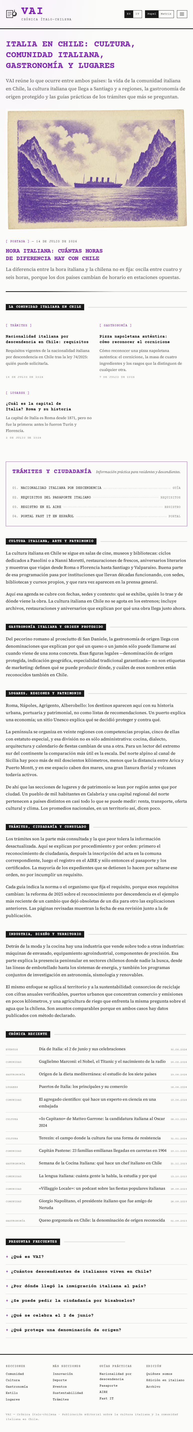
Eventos (60, 1387)
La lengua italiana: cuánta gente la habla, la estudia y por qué (98, 1175)
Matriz (166, 14)
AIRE (104, 1392)
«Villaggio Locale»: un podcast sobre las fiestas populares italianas (102, 1188)
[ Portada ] (18, 241)
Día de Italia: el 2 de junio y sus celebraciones (82, 1048)
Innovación (63, 1374)
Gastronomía (17, 1387)
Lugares (13, 1399)
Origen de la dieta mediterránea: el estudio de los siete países (97, 1074)
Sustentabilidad (68, 1393)
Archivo (153, 1387)
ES (129, 14)
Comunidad (15, 1374)
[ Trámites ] (19, 325)
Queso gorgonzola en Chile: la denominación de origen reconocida (102, 1220)
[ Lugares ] (18, 393)
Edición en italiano (165, 1380)
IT (137, 14)
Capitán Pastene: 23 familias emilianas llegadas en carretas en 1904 (102, 1150)
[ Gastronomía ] (116, 325)
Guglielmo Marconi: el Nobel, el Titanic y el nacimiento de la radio (102, 1061)
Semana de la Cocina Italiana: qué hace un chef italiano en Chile (100, 1163)
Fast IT (107, 1398)
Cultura (13, 1380)
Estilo (12, 1393)
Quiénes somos (159, 1374)
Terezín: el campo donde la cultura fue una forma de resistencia (100, 1138)
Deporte (60, 1380)
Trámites (61, 1399)
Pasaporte (109, 1386)
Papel (152, 14)
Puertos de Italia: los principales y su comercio (83, 1086)
